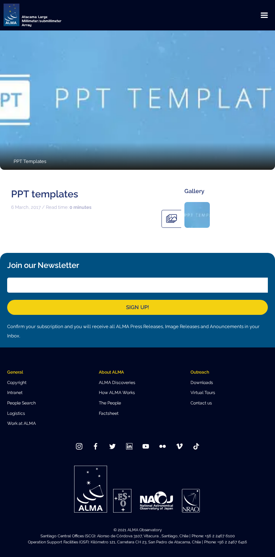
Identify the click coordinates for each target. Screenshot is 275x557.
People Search (21, 402)
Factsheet (109, 413)
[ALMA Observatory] (41, 15)
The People (110, 402)
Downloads (201, 382)
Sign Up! (137, 307)
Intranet (15, 392)
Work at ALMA (21, 423)
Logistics (16, 413)
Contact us (201, 402)
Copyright (16, 382)
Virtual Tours (202, 392)
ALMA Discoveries (117, 382)
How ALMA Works (117, 392)
